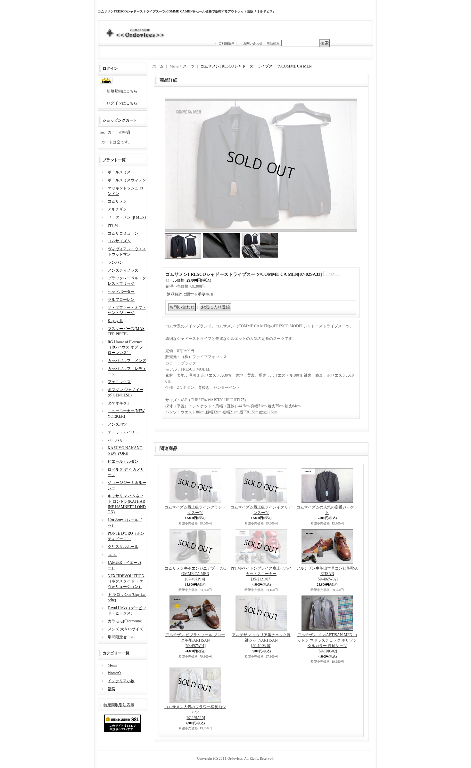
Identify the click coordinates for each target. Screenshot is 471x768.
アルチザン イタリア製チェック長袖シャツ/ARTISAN (261, 640)
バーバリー (117, 440)
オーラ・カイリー (123, 432)
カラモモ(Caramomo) (125, 621)
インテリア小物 (121, 681)
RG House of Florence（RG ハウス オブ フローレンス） (125, 347)
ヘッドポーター (121, 291)
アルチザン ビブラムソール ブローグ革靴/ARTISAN (195, 640)
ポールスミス (119, 172)
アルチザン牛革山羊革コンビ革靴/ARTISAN (327, 573)
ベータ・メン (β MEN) (127, 217)
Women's (114, 673)
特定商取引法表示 (118, 705)
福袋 (111, 689)
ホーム (158, 66)
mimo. (112, 554)
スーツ (188, 66)
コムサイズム (119, 241)
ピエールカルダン (123, 461)
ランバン (115, 262)
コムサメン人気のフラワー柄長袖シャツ (195, 712)
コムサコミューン (123, 233)
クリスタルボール (123, 546)
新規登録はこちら (122, 91)
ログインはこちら (122, 103)
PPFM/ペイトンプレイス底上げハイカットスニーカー (261, 573)
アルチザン (117, 209)
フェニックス (119, 382)
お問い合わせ (252, 43)
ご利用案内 (227, 43)
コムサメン (117, 201)
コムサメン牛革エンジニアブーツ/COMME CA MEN (195, 573)
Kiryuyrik (115, 320)
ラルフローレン (121, 299)
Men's (112, 665)
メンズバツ (117, 424)
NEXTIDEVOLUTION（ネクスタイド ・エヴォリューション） (126, 581)
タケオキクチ (119, 403)
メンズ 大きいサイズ (125, 629)
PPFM (113, 225)
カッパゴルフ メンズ (127, 360)
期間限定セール (121, 637)
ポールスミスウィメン (127, 180)
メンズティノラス (123, 270)
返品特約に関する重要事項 (190, 294)
